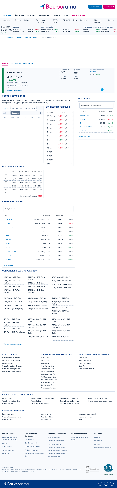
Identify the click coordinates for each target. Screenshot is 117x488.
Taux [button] (75, 20)
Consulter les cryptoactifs (11, 368)
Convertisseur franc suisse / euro (100, 401)
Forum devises (7, 363)
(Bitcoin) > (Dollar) (61, 280)
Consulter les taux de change (12, 366)
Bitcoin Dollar (45, 360)
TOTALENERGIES (86, 127)
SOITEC (83, 131)
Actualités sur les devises (11, 360)
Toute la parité (8, 265)
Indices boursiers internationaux (42, 398)
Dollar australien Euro (48, 388)
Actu (66, 15)
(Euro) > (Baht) (36, 283)
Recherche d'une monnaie (11, 371)
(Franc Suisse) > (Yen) (38, 336)
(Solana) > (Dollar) (37, 301)
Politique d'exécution (14, 90)
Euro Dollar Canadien (86, 368)
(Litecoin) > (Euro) (13, 305)
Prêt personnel (46, 419)
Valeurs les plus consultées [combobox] (91, 105)
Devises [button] (83, 20)
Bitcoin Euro (45, 358)
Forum (111, 20)
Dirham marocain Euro (49, 379)
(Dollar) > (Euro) (60, 298)
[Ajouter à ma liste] (102, 90)
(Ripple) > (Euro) (12, 298)
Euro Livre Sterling (85, 360)
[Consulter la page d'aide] (86, 7)
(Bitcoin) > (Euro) (61, 277)
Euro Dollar (83, 358)
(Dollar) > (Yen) (60, 307)
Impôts (56, 15)
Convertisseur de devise (11, 358)
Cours (5, 64)
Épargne (19, 15)
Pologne (9, 248)
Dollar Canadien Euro (48, 374)
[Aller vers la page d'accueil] (59, 7)
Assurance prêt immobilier (88, 414)
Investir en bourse (85, 417)
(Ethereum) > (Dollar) (62, 288)
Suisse (8, 260)
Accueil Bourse (7, 398)
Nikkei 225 (5, 27)
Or (81, 123)
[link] (4, 443)
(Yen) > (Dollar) (12, 328)
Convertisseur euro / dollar (69, 404)
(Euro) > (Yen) (12, 286)
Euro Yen (82, 366)
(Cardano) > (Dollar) (38, 309)
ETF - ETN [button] (55, 21)
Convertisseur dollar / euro (69, 401)
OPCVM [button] (66, 20)
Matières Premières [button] (97, 21)
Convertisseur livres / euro (97, 398)
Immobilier (44, 15)
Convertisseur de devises (69, 398)
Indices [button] (27, 20)
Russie (8, 256)
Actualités (15, 64)
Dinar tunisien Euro (47, 382)
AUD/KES (93, 72)
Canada (9, 220)
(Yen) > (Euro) (12, 319)
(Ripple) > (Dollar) (13, 301)
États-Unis (10, 228)
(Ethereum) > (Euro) (62, 284)
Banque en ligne (8, 414)
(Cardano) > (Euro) (37, 305)
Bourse (7, 15)
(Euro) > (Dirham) (37, 286)
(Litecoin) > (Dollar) (13, 309)
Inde (7, 236)
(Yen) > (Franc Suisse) (14, 332)
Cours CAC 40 (7, 404)
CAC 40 (82, 119)
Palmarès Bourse (37, 401)
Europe (9, 232)
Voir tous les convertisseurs (13, 344)
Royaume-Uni (11, 252)
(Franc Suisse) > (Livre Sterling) (37, 326)
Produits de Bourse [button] (40, 21)
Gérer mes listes (84, 136)
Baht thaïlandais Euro (48, 377)
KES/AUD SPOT (14, 72)
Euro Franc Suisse (85, 363)
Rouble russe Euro (47, 385)
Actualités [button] (7, 20)
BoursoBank (79, 15)
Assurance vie (46, 414)
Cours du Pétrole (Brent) (40, 404)
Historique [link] (28, 64)
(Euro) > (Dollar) (12, 277)
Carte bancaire (7, 419)
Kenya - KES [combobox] (10, 209)
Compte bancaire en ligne (11, 417)
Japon (8, 244)
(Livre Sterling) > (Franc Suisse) (61, 326)
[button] (2, 7)
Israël (8, 240)
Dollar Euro (45, 363)
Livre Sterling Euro (47, 366)
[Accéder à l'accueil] (3, 37)
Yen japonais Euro (47, 371)
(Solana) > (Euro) (37, 298)
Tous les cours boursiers (11, 401)
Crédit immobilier (47, 417)
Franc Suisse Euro (47, 368)
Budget (31, 15)
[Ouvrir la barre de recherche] (83, 7)
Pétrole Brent (84, 115)
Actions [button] (18, 20)
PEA (80, 419)
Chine (8, 224)
